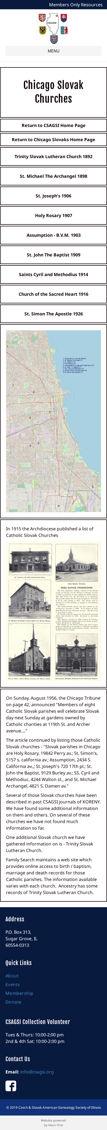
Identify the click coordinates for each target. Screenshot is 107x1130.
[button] (53, 51)
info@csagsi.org (37, 1072)
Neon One (55, 1125)
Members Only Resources (76, 5)
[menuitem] (53, 976)
